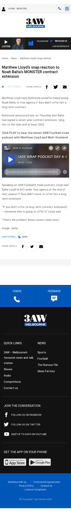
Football (42, 358)
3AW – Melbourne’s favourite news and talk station (18, 358)
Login (11, 8)
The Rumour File (47, 365)
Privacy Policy (26, 485)
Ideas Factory (46, 371)
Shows (8, 369)
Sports (41, 352)
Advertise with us (17, 482)
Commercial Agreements (46, 482)
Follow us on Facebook (26, 414)
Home (5, 58)
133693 (59, 8)
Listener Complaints (35, 489)
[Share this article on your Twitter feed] (55, 87)
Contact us (11, 388)
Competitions (12, 381)
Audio (7, 375)
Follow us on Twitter (25, 424)
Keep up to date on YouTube (29, 434)
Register (22, 8)
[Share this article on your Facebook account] (46, 87)
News (14, 58)
